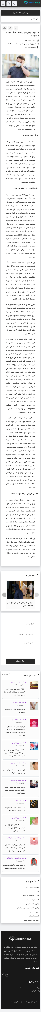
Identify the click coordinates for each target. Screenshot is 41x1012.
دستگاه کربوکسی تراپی (32, 887)
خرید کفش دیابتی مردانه (31, 920)
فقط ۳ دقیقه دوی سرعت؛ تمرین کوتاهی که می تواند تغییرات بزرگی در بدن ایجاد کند (14, 692)
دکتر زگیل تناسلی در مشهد (31, 899)
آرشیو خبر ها (5, 674)
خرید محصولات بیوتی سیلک (30, 895)
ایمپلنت (36, 891)
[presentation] (37, 595)
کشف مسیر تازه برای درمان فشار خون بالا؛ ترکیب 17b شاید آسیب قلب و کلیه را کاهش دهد (15, 753)
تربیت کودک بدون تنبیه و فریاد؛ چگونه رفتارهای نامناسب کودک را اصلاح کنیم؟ (14, 790)
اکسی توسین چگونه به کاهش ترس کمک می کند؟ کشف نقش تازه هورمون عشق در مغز (15, 848)
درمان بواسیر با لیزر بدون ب (30, 18)
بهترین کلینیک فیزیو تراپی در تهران (28, 908)
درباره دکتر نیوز (35, 991)
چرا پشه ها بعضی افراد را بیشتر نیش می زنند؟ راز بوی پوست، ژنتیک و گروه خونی (15, 828)
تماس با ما (17, 988)
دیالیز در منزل (34, 912)
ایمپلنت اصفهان (34, 916)
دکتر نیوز (16, 1002)
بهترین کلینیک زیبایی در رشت (29, 904)
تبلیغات (38, 988)
